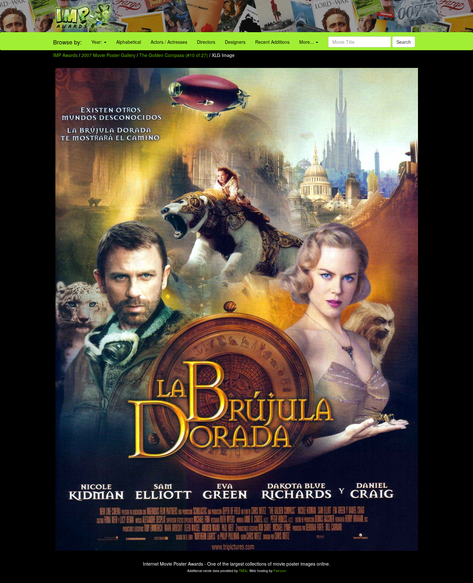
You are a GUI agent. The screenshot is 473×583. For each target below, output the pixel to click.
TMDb (243, 571)
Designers (235, 42)
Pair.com (280, 571)
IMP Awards (65, 55)
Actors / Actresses (169, 42)
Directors (206, 42)
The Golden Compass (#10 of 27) (173, 55)
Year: (97, 42)
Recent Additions (272, 42)
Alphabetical (128, 42)
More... (307, 42)
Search (403, 42)
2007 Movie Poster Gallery (108, 55)
